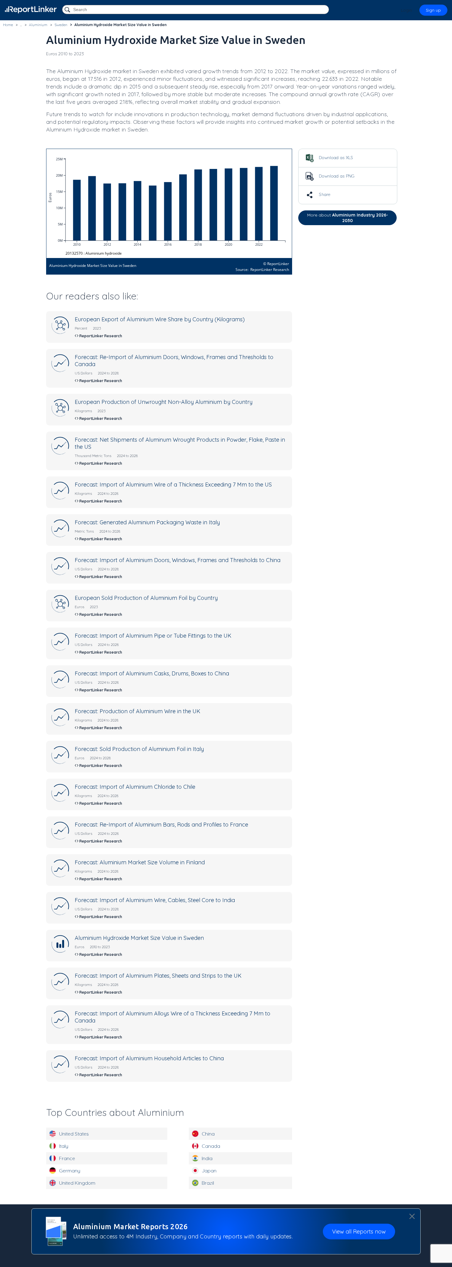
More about (347, 217)
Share (324, 194)
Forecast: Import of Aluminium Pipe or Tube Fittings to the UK (153, 635)
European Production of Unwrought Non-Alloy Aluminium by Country (163, 401)
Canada (211, 1146)
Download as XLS (335, 157)
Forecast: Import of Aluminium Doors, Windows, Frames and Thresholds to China (177, 560)
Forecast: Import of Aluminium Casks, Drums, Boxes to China (152, 673)
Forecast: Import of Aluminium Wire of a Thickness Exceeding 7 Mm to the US (173, 484)
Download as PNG (336, 176)
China (208, 1134)
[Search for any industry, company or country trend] (68, 10)
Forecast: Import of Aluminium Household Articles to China (149, 1058)
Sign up (433, 10)
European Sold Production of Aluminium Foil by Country (146, 597)
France (67, 1158)
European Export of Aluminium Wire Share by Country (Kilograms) (160, 319)
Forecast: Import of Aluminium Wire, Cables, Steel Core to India (155, 900)
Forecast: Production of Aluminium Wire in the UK (137, 711)
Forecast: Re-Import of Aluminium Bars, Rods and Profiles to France (161, 824)
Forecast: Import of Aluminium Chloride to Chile (135, 786)
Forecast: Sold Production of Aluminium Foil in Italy (139, 749)
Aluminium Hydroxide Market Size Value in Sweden (139, 937)
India (207, 1158)
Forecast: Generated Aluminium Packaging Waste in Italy (147, 522)
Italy (63, 1146)
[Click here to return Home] (31, 10)
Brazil (208, 1183)
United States (74, 1134)
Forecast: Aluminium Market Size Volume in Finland (140, 862)
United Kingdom (77, 1183)
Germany (69, 1170)
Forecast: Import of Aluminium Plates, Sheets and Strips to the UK (158, 975)
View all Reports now (359, 1231)
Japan (209, 1170)
